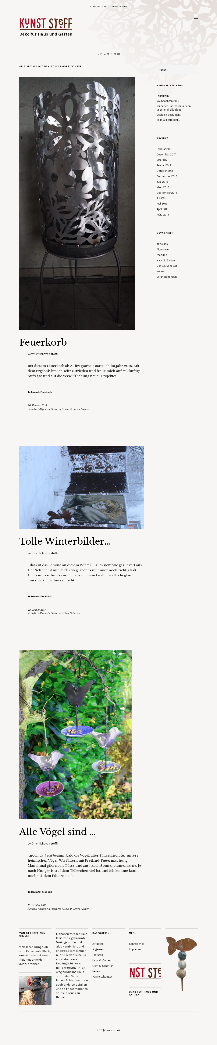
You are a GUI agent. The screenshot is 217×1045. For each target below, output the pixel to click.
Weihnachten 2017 (168, 101)
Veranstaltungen (167, 276)
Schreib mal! (98, 6)
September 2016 (167, 176)
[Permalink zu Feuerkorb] (77, 329)
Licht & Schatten (167, 265)
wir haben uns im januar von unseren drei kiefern (174, 107)
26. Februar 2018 (37, 405)
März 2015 (163, 214)
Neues (85, 409)
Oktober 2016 (165, 170)
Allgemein (44, 409)
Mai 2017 (162, 160)
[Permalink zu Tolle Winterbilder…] (81, 528)
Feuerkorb (43, 342)
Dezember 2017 (166, 154)
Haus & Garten (71, 409)
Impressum (119, 6)
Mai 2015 (162, 203)
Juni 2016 (162, 181)
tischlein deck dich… (169, 114)
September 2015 (167, 192)
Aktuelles (32, 409)
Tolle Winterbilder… (64, 541)
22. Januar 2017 (37, 609)
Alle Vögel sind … (57, 831)
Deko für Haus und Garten (45, 34)
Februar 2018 (164, 149)
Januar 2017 (164, 165)
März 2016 (163, 187)
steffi (54, 354)
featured (56, 409)
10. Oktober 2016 (37, 905)
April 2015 (162, 209)
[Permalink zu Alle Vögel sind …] (75, 818)
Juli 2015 (162, 198)
